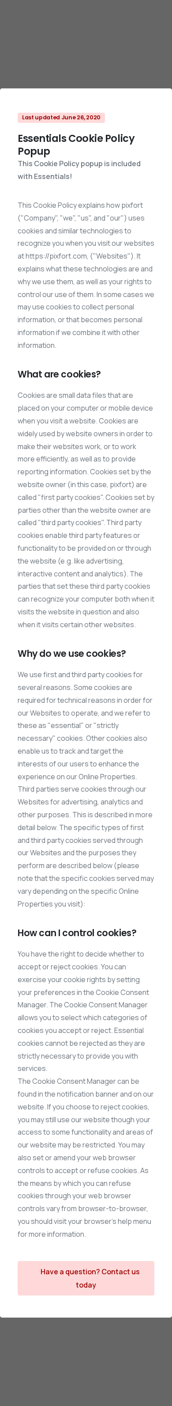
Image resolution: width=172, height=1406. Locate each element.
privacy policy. (64, 1397)
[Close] (155, 1391)
